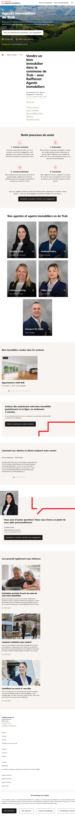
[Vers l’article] (21, 577)
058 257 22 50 (7, 723)
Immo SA (4, 752)
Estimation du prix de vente (9, 743)
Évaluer (4, 732)
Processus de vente (32, 107)
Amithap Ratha (48, 251)
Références (29, 116)
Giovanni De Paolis (34, 329)
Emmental (29, 97)
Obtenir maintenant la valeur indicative (20, 424)
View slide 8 (25, 390)
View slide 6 (20, 390)
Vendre (4, 739)
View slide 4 (16, 390)
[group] (7, 39)
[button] (72, 2)
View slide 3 (13, 390)
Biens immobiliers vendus (34, 113)
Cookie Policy (17, 803)
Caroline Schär (16, 251)
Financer (4, 749)
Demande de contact (33, 119)
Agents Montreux (7, 778)
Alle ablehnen (26, 811)
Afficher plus (30, 102)
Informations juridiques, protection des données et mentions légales (21, 769)
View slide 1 (13, 477)
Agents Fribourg (6, 782)
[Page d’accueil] (2, 54)
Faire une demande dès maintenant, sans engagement (22, 33)
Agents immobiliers (32, 110)
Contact (4, 762)
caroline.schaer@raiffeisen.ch (12, 532)
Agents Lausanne (7, 775)
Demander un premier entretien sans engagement (37, 199)
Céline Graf (46, 290)
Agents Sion (5, 786)
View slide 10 (30, 390)
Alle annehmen (9, 811)
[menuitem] (45, 2)
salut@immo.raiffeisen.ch (9, 725)
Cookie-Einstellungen (46, 811)
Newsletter (5, 765)
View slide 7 (23, 390)
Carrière (4, 756)
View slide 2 (11, 390)
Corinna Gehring (17, 290)
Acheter (4, 736)
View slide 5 (18, 390)
